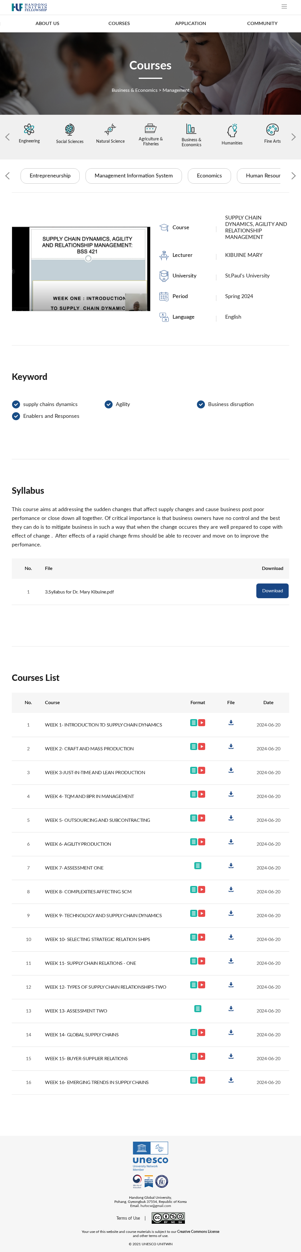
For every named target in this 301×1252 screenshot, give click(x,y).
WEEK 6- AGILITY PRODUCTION (78, 844)
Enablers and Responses (51, 416)
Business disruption (231, 404)
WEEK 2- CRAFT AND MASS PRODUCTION (89, 748)
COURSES (119, 23)
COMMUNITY (262, 23)
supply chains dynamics (50, 404)
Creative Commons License (198, 1231)
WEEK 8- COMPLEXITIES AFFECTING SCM (88, 891)
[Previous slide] (7, 137)
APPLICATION (190, 23)
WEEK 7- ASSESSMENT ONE (74, 868)
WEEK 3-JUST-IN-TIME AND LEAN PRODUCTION (95, 772)
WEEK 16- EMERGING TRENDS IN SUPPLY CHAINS (97, 1082)
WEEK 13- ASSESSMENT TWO (76, 1011)
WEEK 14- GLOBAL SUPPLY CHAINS (81, 1034)
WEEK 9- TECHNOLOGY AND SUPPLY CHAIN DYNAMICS (103, 915)
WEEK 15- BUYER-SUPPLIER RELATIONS (86, 1058)
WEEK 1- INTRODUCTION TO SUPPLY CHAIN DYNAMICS (103, 725)
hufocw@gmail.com (156, 1206)
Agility (123, 404)
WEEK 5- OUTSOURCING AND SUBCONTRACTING (97, 820)
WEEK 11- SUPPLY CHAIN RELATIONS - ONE (90, 963)
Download (272, 590)
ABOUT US (47, 23)
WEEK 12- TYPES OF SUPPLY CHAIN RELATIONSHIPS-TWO (105, 987)
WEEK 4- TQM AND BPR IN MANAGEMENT (89, 796)
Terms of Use (128, 1218)
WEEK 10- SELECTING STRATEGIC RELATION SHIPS (97, 939)
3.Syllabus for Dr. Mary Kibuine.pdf (79, 592)
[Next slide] (293, 137)
